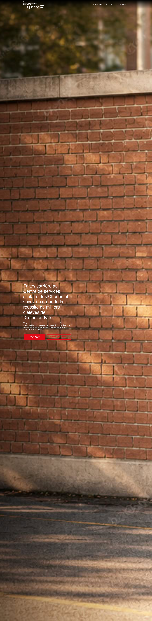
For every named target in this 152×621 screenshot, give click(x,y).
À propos (109, 4)
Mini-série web (98, 4)
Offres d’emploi (121, 4)
